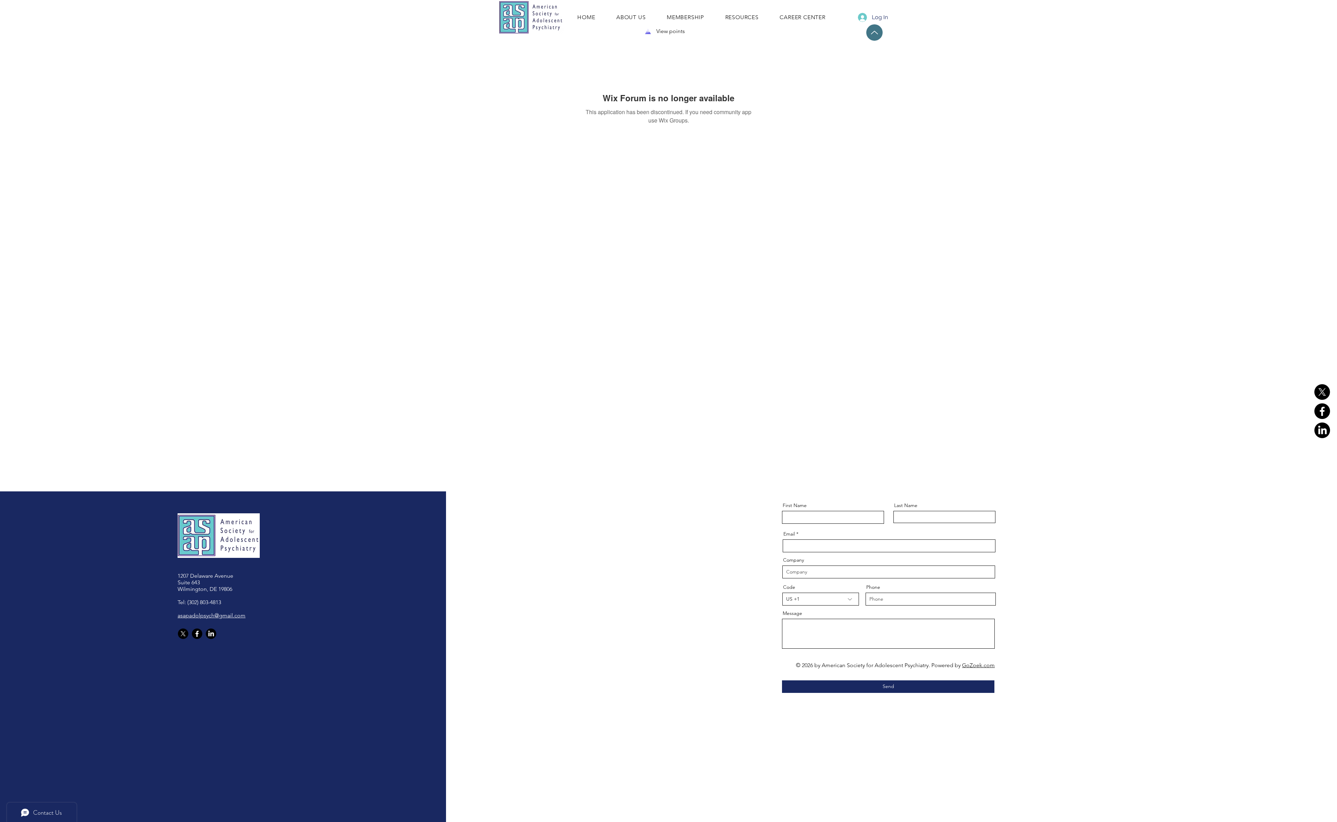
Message (792, 613)
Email (789, 533)
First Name (795, 505)
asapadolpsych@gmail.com (211, 615)
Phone (873, 587)
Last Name (905, 505)
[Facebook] (1322, 411)
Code (789, 587)
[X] (1322, 392)
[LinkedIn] (1322, 430)
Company (793, 560)
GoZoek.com (978, 665)
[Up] (874, 32)
